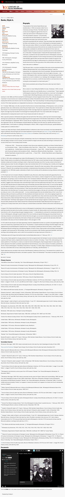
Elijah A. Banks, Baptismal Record (10, 463)
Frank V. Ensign (48, 131)
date (6, 457)
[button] (17, 453)
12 (34, 212)
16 (4, 254)
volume (10, 457)
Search (64, 14)
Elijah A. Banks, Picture (7, 459)
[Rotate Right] (24, 456)
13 (51, 232)
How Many (29, 11)
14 (51, 235)
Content (6, 461)
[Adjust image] (26, 456)
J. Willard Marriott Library (9, 1)
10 (7, 172)
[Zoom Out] (23, 456)
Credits (52, 11)
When (16, 11)
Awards (58, 11)
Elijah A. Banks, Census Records (9, 469)
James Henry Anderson (26, 133)
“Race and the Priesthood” (7, 347)
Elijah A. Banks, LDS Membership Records (10, 466)
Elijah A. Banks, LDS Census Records (10, 467)
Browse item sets (38, 11)
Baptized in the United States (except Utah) (11, 90)
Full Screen (61, 486)
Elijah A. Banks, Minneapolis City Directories (9, 475)
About (46, 11)
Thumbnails (9, 455)
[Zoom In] (21, 456)
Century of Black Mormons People (10, 86)
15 (48, 247)
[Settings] (62, 450)
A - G (5, 17)
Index (4, 455)
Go (33, 450)
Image (26, 450)
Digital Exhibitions (19, 1)
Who (11, 11)
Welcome (4, 11)
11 (1, 205)
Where (22, 11)
